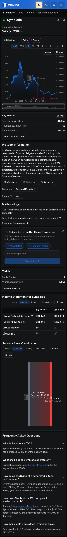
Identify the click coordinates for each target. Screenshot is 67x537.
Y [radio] (46, 46)
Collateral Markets (24, 189)
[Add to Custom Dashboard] (62, 46)
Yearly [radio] (14, 302)
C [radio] (50, 46)
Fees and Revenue (48, 12)
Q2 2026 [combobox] (54, 349)
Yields (30, 12)
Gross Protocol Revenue (16, 316)
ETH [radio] (22, 46)
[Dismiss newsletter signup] (63, 231)
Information (8, 12)
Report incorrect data (14, 136)
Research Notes (39, 246)
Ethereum (31, 465)
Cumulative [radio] (46, 302)
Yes (17, 196)
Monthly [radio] (35, 302)
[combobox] (54, 5)
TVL (21, 12)
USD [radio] (15, 46)
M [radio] (38, 46)
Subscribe (30, 261)
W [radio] (33, 46)
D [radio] (29, 46)
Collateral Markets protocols (24, 506)
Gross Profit (10, 327)
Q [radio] (42, 46)
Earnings (8, 333)
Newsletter (16, 246)
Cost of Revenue (12, 321)
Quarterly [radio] (24, 302)
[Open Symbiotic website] (58, 19)
